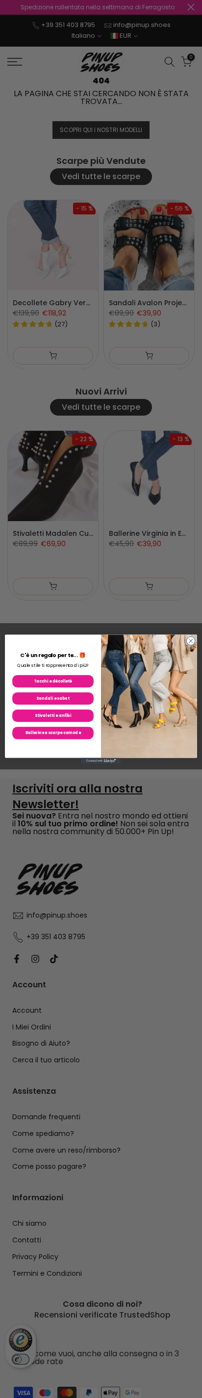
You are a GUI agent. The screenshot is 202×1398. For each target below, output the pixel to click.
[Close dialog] (190, 640)
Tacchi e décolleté (53, 681)
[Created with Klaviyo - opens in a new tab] (101, 761)
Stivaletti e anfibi (53, 715)
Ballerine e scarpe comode (53, 733)
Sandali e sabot (52, 698)
